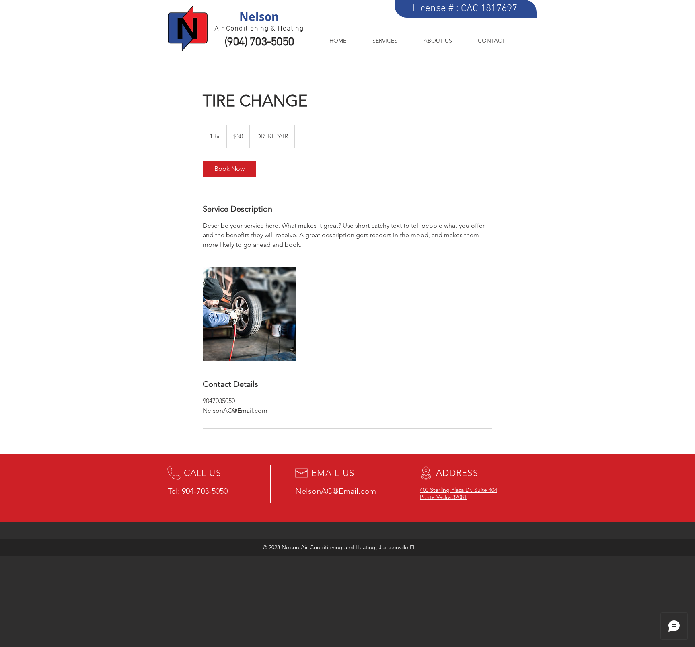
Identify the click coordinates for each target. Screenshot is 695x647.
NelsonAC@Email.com (335, 491)
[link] (229, 169)
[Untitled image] (249, 314)
